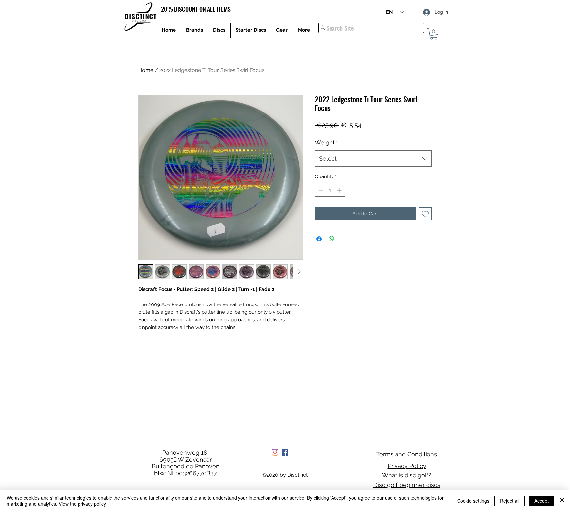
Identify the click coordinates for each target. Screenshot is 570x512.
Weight (326, 142)
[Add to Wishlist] (425, 214)
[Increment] (339, 190)
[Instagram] (275, 452)
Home (145, 70)
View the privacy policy (82, 503)
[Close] (562, 501)
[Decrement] (320, 190)
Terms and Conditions (406, 454)
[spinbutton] (330, 190)
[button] (433, 34)
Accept (541, 500)
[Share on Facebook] (319, 239)
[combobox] (373, 158)
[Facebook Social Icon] (285, 452)
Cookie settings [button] (473, 500)
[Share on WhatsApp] (331, 239)
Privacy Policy (407, 466)
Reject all (509, 500)
